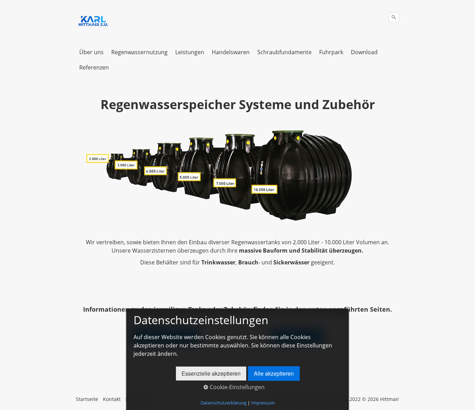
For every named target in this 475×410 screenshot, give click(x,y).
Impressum (263, 403)
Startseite (87, 399)
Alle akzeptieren (274, 373)
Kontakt (112, 399)
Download (364, 52)
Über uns (91, 52)
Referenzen (94, 67)
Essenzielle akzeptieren (211, 373)
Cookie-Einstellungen (236, 387)
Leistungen (189, 52)
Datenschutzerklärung (224, 403)
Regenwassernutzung (139, 52)
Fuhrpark (331, 52)
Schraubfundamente (284, 52)
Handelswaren (231, 52)
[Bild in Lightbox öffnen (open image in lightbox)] (215, 175)
